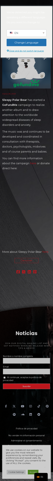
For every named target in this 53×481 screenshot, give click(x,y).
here (33, 163)
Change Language (26, 42)
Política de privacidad (26, 428)
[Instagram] (30, 406)
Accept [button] (33, 472)
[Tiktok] (39, 406)
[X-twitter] (14, 406)
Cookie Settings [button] (16, 472)
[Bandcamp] (39, 414)
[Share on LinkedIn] (29, 272)
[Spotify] (14, 414)
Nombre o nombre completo (18, 356)
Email (6, 366)
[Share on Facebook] (18, 272)
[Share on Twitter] (23, 272)
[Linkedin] (30, 414)
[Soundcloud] (22, 414)
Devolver (26, 260)
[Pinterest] (47, 406)
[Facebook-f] (6, 406)
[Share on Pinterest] (35, 272)
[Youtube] (22, 406)
